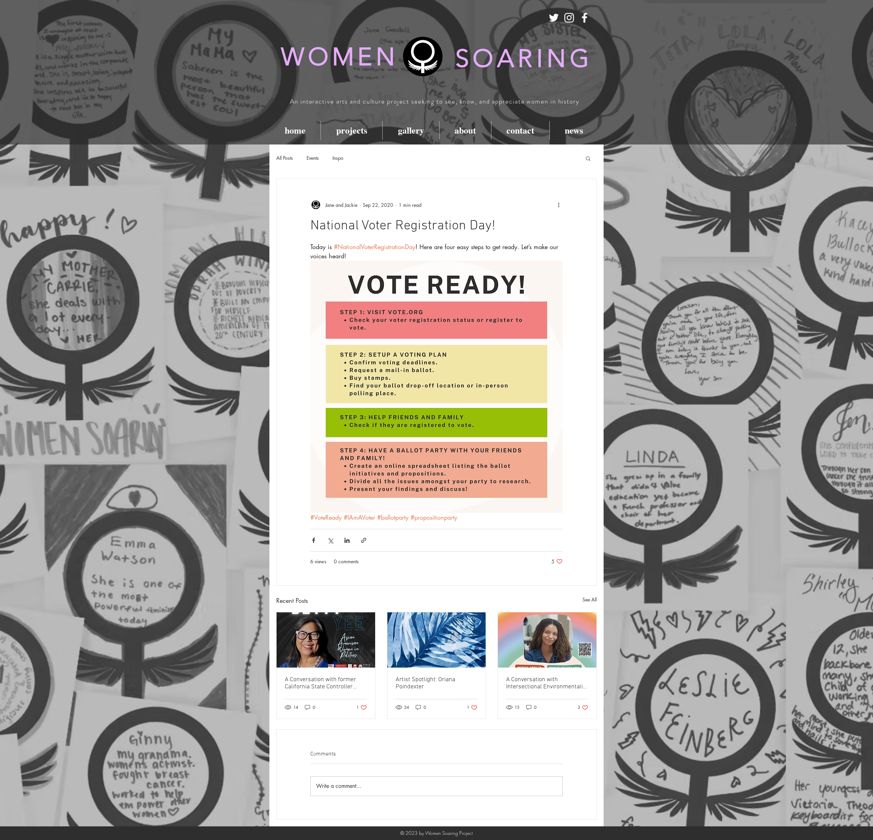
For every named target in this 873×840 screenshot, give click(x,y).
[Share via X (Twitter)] (330, 540)
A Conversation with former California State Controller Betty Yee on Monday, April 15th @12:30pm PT (325, 683)
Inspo (337, 158)
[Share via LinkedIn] (347, 540)
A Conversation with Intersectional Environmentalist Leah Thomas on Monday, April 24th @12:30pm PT (547, 683)
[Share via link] (363, 540)
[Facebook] (584, 17)
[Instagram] (569, 17)
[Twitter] (553, 17)
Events (313, 158)
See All (589, 599)
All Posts (284, 158)
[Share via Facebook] (313, 540)
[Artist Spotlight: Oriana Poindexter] (436, 640)
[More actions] (558, 205)
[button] (588, 158)
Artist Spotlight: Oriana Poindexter (425, 683)
